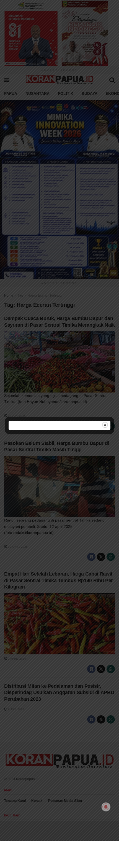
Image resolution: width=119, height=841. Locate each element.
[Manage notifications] (106, 806)
